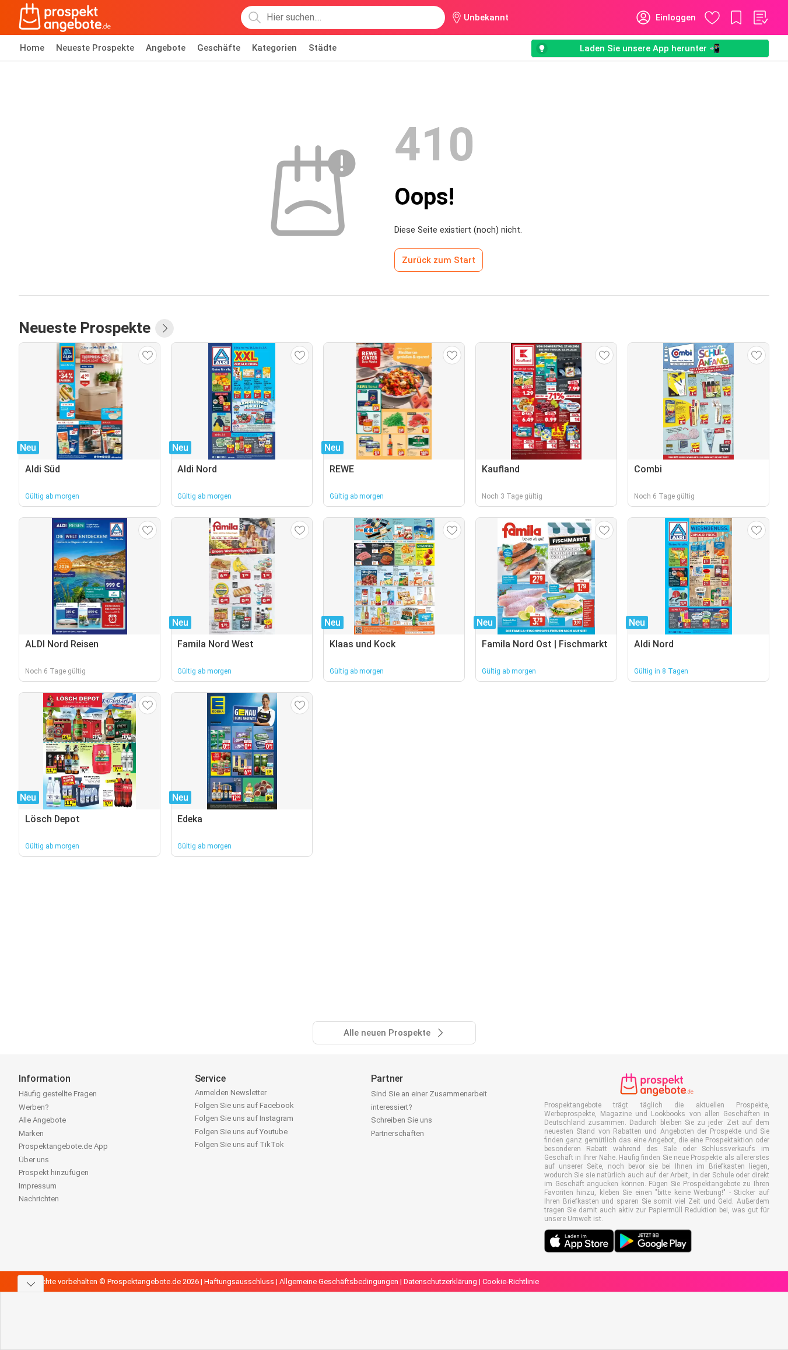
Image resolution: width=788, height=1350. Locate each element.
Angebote (165, 48)
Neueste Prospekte (95, 48)
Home (32, 48)
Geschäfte (218, 48)
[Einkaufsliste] (760, 17)
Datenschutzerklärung (440, 1281)
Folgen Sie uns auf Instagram (244, 1118)
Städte (323, 48)
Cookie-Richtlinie (510, 1281)
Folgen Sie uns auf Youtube (241, 1131)
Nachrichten (39, 1198)
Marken (31, 1133)
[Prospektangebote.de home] (65, 17)
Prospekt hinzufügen (54, 1172)
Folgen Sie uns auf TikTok (239, 1144)
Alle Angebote (42, 1120)
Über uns (34, 1159)
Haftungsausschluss (239, 1281)
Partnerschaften (397, 1133)
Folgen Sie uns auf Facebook (244, 1105)
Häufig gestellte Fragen (58, 1093)
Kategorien (274, 48)
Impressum (38, 1185)
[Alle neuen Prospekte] (164, 328)
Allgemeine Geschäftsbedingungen (338, 1281)
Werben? (34, 1107)
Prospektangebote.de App (63, 1146)
